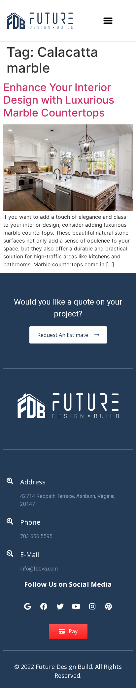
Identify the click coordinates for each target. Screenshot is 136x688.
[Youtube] (76, 603)
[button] (107, 20)
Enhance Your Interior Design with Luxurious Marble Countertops (58, 100)
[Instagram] (92, 603)
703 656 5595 (36, 536)
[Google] (27, 603)
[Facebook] (44, 603)
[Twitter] (60, 603)
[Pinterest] (108, 603)
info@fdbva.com (39, 569)
